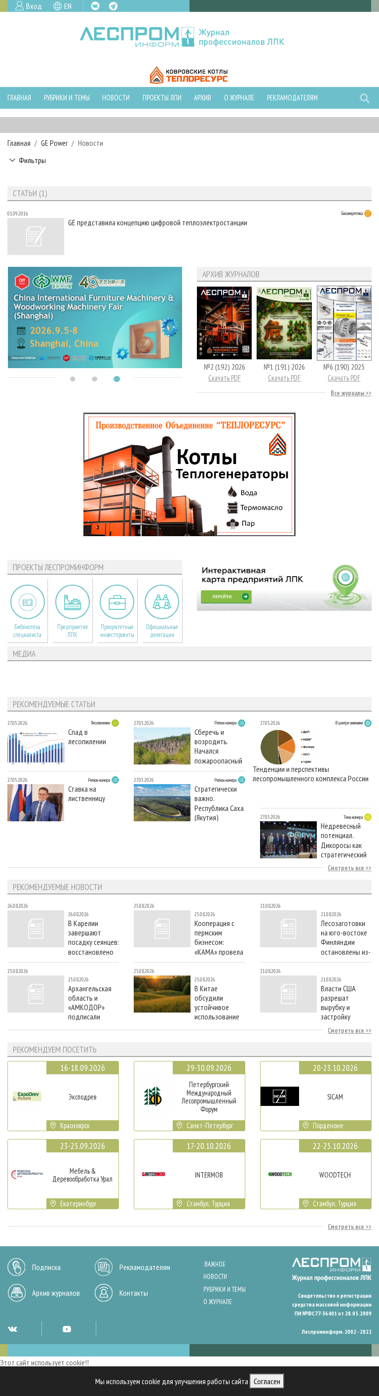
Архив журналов (56, 1293)
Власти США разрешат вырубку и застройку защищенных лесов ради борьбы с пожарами (340, 1002)
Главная (19, 97)
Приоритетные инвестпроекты (117, 630)
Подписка (46, 1267)
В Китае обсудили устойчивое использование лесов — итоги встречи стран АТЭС (216, 1002)
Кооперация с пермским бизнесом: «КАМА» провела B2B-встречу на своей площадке (218, 937)
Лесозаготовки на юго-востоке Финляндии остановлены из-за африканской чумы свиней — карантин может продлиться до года (346, 937)
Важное (215, 1264)
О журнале (239, 97)
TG (113, 6)
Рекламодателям (292, 97)
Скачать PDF (224, 377)
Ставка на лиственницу (86, 793)
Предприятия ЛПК (72, 630)
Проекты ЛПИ (162, 97)
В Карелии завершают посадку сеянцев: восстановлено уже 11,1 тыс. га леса (93, 937)
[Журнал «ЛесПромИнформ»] (190, 37)
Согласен (267, 1381)
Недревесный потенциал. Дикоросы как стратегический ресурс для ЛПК (344, 839)
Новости (116, 97)
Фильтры (32, 160)
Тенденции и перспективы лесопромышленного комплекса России (311, 773)
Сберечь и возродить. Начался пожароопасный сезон (218, 745)
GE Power (54, 143)
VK (95, 5)
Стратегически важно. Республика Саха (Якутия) (219, 802)
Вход (34, 6)
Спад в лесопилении (87, 736)
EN (68, 6)
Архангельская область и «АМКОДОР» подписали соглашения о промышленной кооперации (90, 1002)
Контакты (133, 1293)
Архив (202, 97)
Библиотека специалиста (27, 630)
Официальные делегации (162, 630)
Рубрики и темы (67, 97)
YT (67, 1329)
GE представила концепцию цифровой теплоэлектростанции (157, 222)
